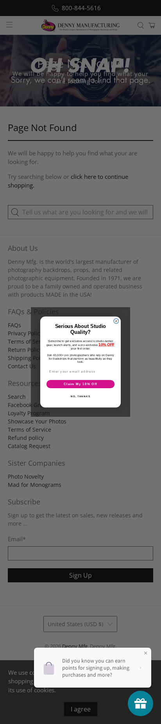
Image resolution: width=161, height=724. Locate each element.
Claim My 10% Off (80, 384)
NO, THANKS (80, 396)
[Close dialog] (116, 321)
